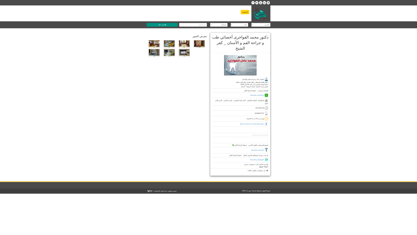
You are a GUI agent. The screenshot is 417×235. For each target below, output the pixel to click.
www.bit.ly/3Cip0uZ (257, 95)
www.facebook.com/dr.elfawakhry (252, 124)
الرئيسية (245, 12)
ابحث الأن (161, 25)
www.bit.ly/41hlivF (257, 150)
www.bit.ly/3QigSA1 (257, 160)
